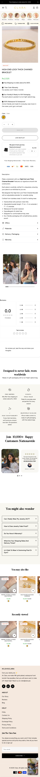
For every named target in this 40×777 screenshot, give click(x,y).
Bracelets (4, 19)
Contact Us (6, 715)
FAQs (4, 712)
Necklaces (10, 19)
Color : (6, 113)
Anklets (29, 19)
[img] (8, 315)
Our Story (5, 696)
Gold (3, 117)
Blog (3, 703)
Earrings (17, 19)
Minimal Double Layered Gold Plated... (8, 595)
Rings (23, 19)
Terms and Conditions (9, 728)
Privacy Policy (6, 725)
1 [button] (17, 475)
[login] (33, 7)
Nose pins (35, 19)
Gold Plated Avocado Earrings (27, 595)
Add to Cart (14, 590)
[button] (38, 2)
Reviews (4, 699)
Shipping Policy (7, 718)
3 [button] (21, 475)
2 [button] (19, 475)
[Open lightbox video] (11, 269)
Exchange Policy (7, 721)
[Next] (34, 267)
